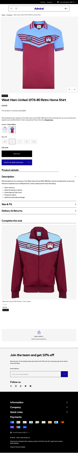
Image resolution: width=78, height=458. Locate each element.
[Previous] (69, 89)
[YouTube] (30, 386)
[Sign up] (64, 374)
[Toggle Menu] (11, 8)
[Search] (16, 8)
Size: (4, 137)
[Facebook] (11, 386)
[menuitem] (11, 386)
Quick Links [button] (16, 412)
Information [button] (16, 402)
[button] (39, 176)
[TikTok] (21, 386)
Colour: (9, 124)
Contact (43, 2)
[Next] (74, 89)
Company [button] (15, 407)
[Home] (39, 9)
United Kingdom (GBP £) (67, 2)
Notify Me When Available (13, 162)
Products (9, 15)
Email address (14, 368)
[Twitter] (25, 386)
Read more (49, 120)
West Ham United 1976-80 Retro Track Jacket (16, 301)
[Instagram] (16, 386)
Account (49, 2)
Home (3, 15)
